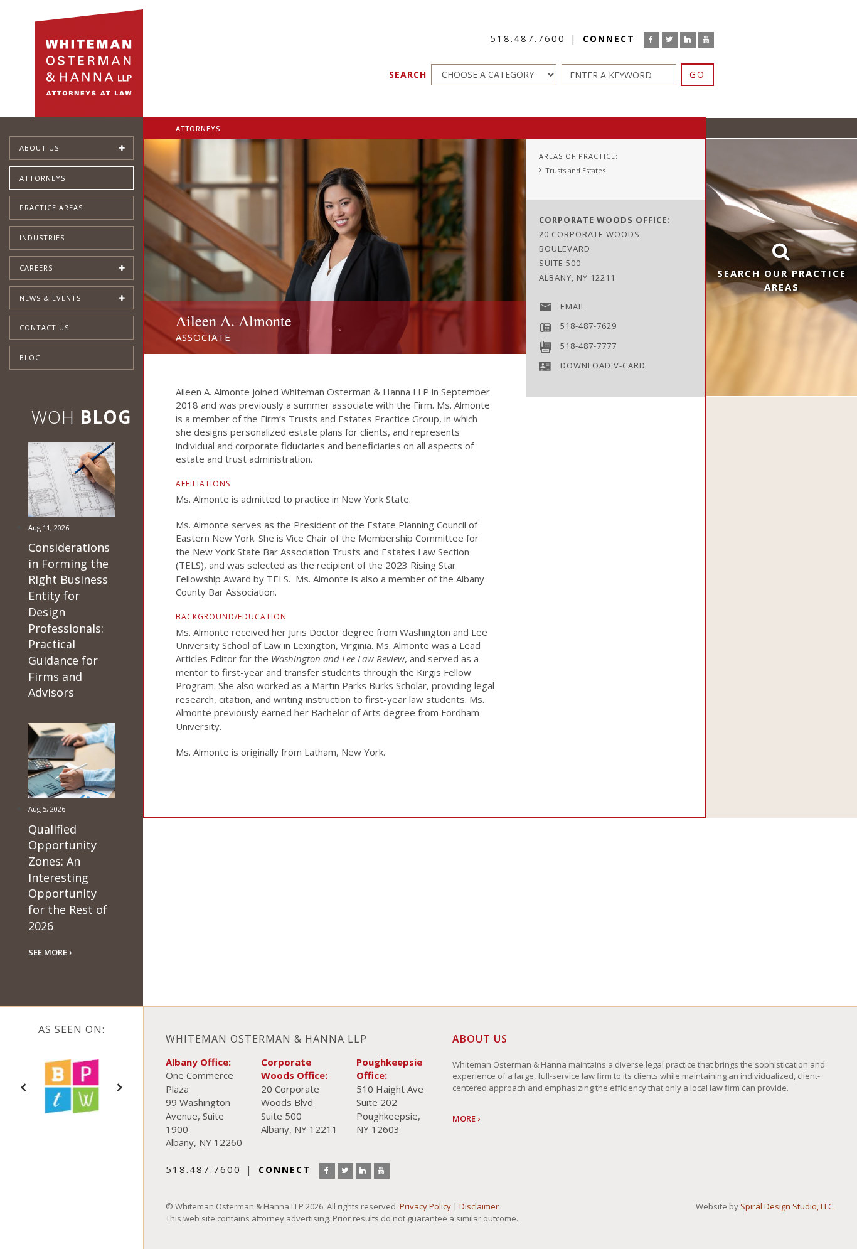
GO (697, 74)
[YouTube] (706, 40)
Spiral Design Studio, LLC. (787, 1206)
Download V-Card (603, 365)
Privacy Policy (425, 1206)
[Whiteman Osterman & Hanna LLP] (89, 58)
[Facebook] (651, 40)
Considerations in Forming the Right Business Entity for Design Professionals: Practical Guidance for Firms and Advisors (69, 620)
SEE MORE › (50, 952)
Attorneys (42, 178)
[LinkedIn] (688, 40)
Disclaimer (479, 1206)
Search (408, 74)
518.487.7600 (527, 38)
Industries (42, 237)
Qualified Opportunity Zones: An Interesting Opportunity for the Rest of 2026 (67, 877)
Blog (30, 357)
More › (466, 1118)
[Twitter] (670, 40)
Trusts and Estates (575, 170)
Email (572, 306)
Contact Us (44, 327)
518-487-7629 (588, 325)
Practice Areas (51, 207)
